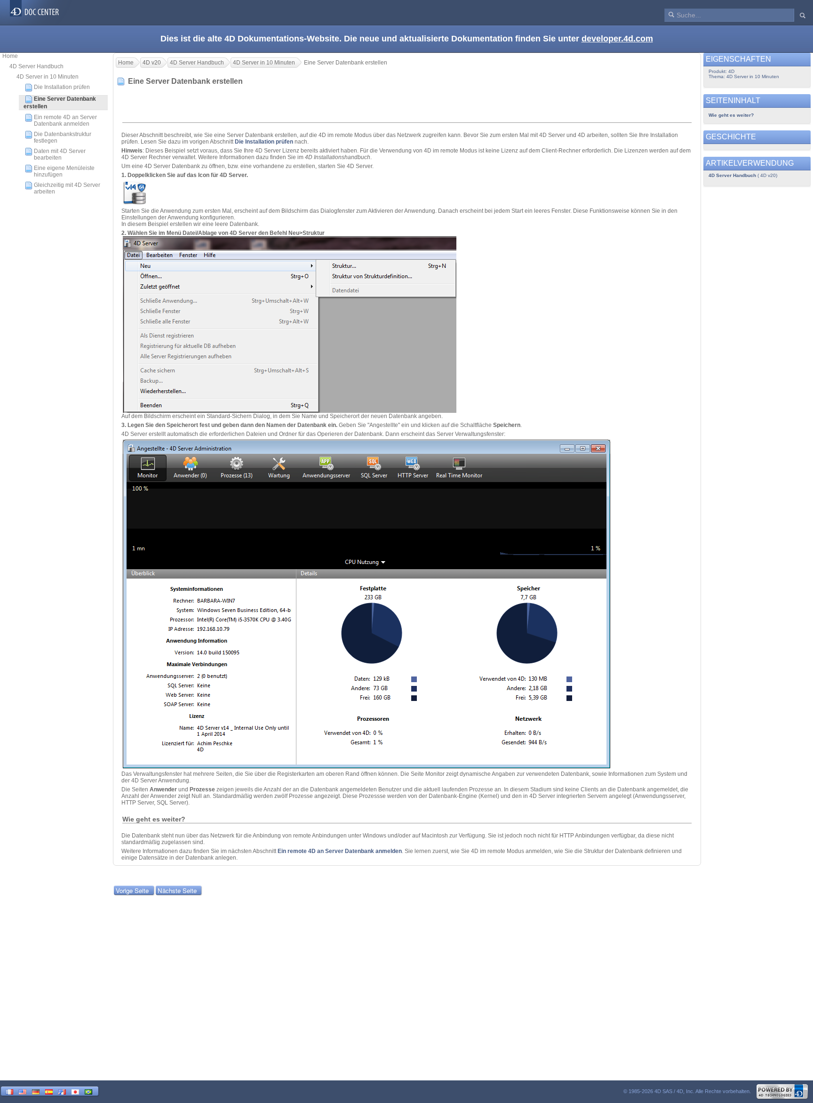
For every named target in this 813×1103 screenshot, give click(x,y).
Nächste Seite (177, 890)
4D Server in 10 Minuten (47, 76)
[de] (36, 1091)
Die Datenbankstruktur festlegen (62, 137)
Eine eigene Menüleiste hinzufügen (64, 171)
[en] (22, 1091)
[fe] (62, 1091)
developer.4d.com (617, 38)
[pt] (88, 1091)
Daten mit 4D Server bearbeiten (60, 154)
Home (10, 56)
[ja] (75, 1091)
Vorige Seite (132, 890)
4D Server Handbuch (36, 66)
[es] (49, 1091)
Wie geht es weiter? (731, 115)
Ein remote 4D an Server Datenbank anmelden (65, 120)
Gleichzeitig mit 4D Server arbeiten (67, 188)
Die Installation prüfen (62, 87)
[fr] (9, 1091)
